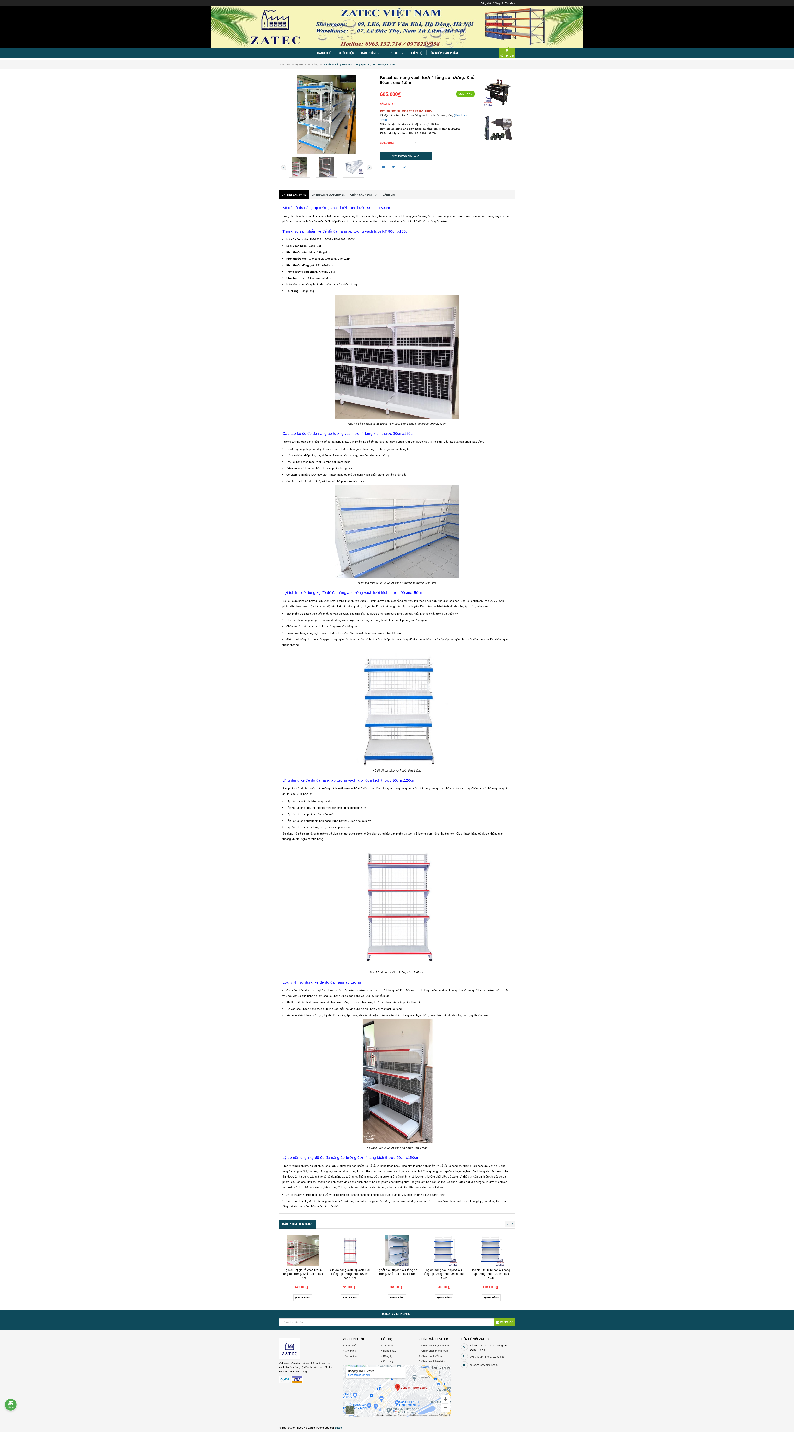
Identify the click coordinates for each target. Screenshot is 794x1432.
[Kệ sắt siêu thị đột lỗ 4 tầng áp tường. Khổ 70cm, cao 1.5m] (444, 1250)
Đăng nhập (486, 3)
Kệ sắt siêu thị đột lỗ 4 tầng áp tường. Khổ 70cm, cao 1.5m (444, 1272)
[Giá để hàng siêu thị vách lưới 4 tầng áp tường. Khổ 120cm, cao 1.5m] (397, 1250)
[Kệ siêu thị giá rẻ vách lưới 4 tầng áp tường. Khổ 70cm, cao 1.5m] (349, 1250)
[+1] (404, 166)
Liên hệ (416, 53)
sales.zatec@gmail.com (484, 1364)
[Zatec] (306, 1348)
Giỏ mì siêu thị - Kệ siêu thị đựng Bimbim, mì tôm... (303, 1272)
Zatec (338, 1428)
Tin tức (394, 53)
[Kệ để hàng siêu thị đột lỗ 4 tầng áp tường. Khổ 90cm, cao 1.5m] (491, 1250)
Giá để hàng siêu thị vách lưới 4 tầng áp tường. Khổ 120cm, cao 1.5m (397, 1274)
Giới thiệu (346, 53)
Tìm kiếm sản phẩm (443, 53)
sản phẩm (507, 52)
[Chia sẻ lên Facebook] (384, 166)
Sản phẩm (369, 53)
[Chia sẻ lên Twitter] (394, 166)
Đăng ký (498, 3)
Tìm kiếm (510, 3)
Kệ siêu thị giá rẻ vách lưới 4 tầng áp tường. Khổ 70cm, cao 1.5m (350, 1274)
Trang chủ (323, 53)
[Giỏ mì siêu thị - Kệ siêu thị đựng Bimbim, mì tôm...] (302, 1250)
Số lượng (387, 143)
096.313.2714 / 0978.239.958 (487, 1356)
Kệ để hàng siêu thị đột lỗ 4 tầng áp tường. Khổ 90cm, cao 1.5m (491, 1274)
